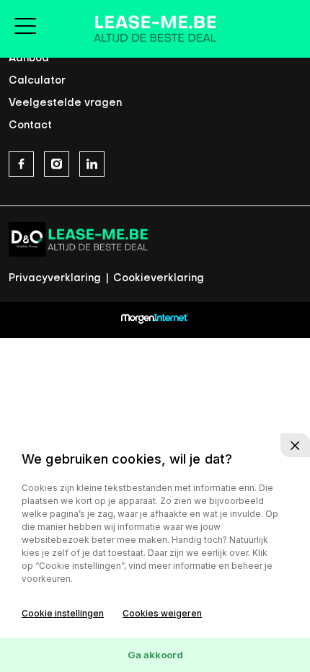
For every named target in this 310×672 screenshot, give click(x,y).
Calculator (37, 81)
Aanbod (29, 58)
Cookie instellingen (63, 613)
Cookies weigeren (162, 613)
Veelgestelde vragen (65, 103)
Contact (30, 126)
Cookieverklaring (158, 278)
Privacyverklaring (56, 278)
